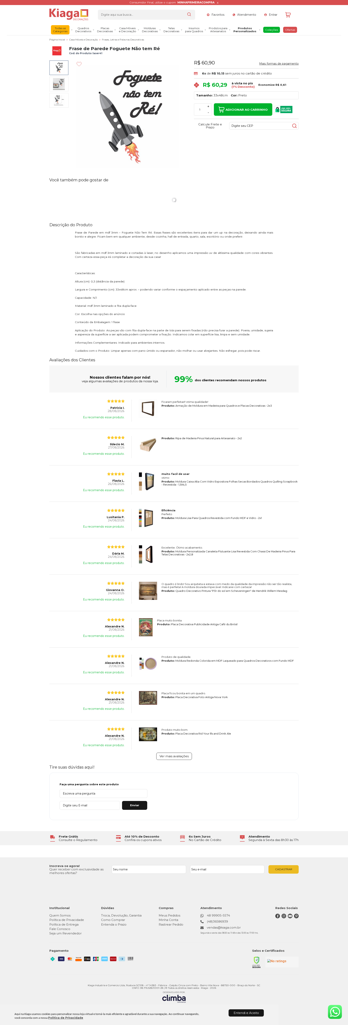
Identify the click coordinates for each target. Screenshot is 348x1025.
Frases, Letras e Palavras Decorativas (123, 39)
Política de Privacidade (65, 1017)
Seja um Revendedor (65, 933)
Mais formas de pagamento (279, 63)
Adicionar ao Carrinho (247, 110)
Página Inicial (57, 39)
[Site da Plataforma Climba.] (174, 997)
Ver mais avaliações (174, 756)
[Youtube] (290, 917)
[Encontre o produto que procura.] (189, 15)
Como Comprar (113, 920)
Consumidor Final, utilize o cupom (171, 2)
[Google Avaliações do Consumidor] (282, 962)
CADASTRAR (283, 869)
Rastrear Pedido (171, 924)
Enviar (134, 805)
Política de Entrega (64, 924)
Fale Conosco (59, 929)
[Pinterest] (296, 917)
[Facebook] (277, 917)
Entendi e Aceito (246, 1013)
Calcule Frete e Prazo (210, 126)
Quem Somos (59, 915)
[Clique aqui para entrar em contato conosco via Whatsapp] (335, 1012)
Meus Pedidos (169, 915)
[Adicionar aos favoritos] (79, 64)
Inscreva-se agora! (64, 866)
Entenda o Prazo (113, 924)
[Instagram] (284, 917)
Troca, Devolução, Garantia (121, 915)
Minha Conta (168, 920)
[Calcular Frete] (294, 126)
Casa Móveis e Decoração (83, 39)
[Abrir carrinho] (291, 15)
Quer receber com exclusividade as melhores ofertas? (76, 871)
